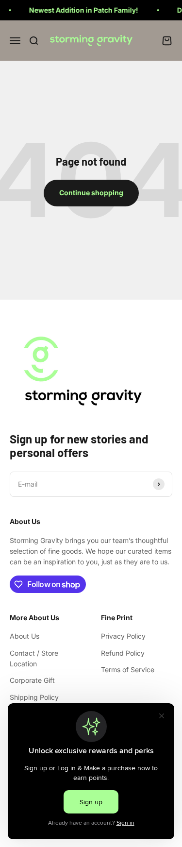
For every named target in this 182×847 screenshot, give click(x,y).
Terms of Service (127, 669)
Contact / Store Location (34, 658)
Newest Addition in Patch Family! (79, 10)
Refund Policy (123, 653)
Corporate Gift (32, 680)
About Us (24, 636)
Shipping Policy (34, 697)
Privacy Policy (123, 636)
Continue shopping (91, 192)
